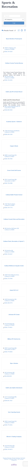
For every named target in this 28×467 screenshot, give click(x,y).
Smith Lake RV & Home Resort (11, 100)
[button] (2, 30)
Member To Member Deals (10, 459)
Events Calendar (16, 458)
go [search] (14, 23)
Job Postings (20, 459)
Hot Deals (23, 458)
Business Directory (7, 458)
